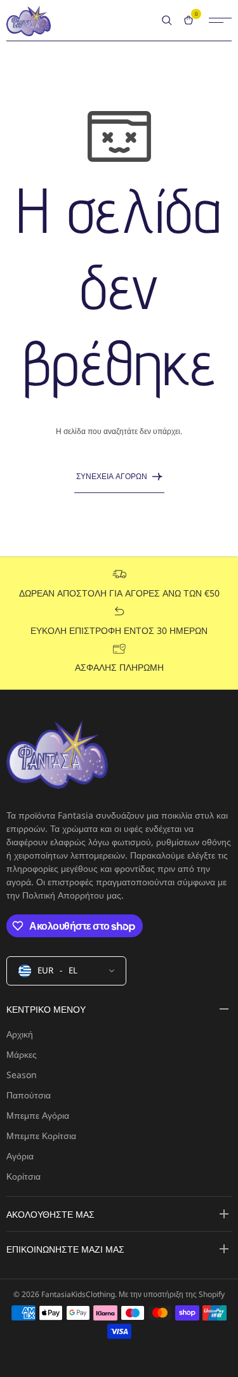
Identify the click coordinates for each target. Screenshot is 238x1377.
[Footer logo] (57, 755)
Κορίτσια (23, 1176)
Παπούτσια (28, 1095)
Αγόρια (20, 1156)
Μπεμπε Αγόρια (37, 1115)
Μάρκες (21, 1054)
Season (21, 1075)
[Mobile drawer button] (220, 20)
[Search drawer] (167, 20)
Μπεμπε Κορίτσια (41, 1136)
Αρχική (19, 1034)
